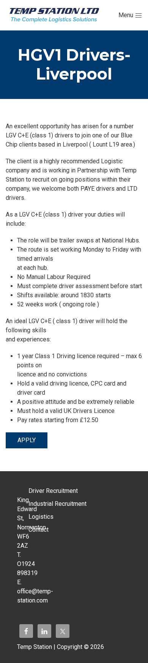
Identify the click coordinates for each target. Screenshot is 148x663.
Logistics (41, 516)
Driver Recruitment (53, 490)
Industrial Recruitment (57, 503)
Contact (38, 529)
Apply (26, 440)
